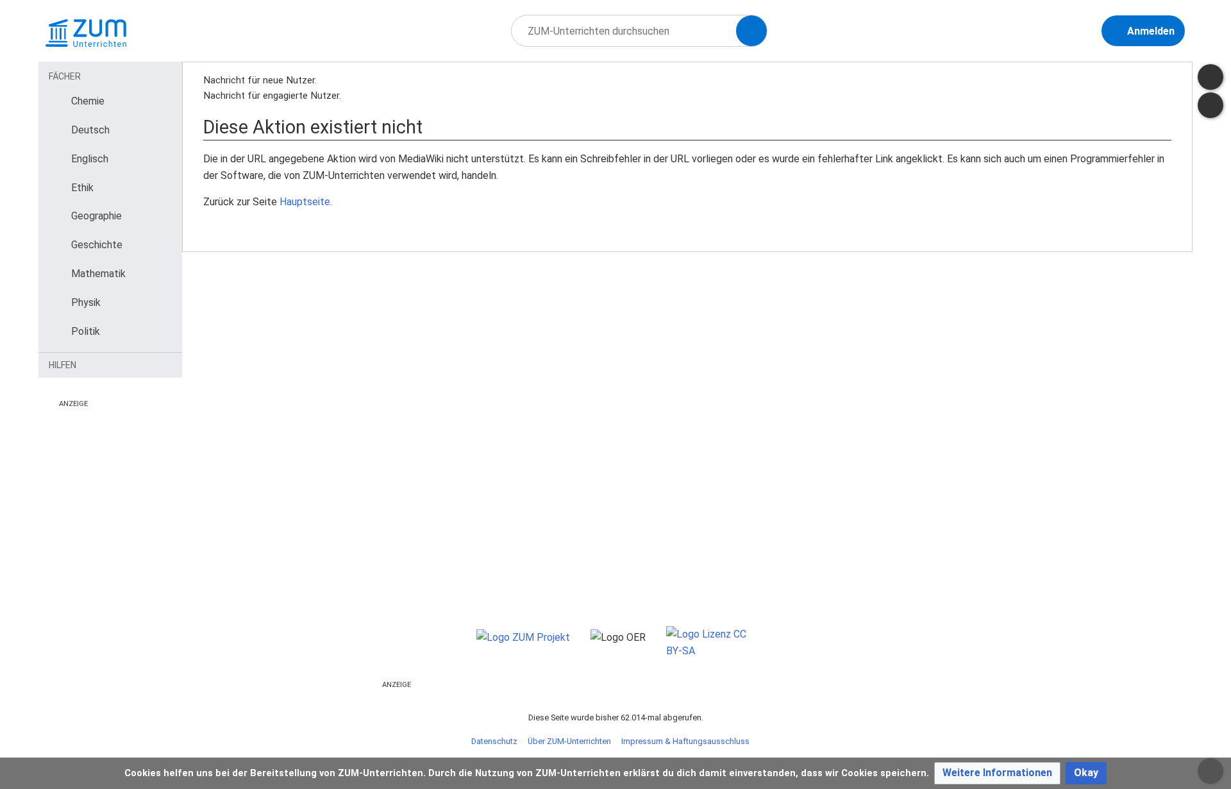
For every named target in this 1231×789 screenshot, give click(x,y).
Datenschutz (494, 741)
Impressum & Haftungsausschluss (685, 741)
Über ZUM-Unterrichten (569, 741)
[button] (997, 773)
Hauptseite (305, 202)
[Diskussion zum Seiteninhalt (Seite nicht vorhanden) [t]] (1210, 77)
